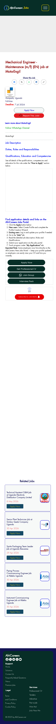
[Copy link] (43, 82)
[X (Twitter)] (21, 82)
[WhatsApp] (29, 82)
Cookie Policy (10, 707)
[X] (10, 659)
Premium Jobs (10, 685)
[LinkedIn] (36, 82)
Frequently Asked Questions (15, 677)
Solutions (8, 670)
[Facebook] (14, 82)
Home (7, 666)
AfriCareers (19, 8)
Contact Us (9, 674)
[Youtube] (20, 659)
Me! (33, 706)
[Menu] (45, 8)
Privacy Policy (10, 703)
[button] (29, 297)
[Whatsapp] (17, 659)
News (7, 681)
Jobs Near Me (34, 710)
